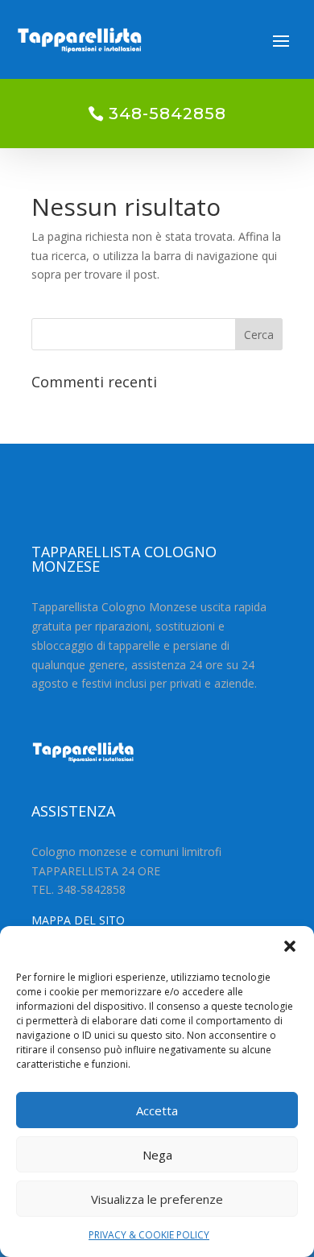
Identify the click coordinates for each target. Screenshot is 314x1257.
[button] (290, 946)
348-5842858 (167, 113)
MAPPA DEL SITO (78, 920)
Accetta (157, 1110)
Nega (157, 1155)
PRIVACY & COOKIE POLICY (149, 1235)
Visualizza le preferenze (157, 1199)
